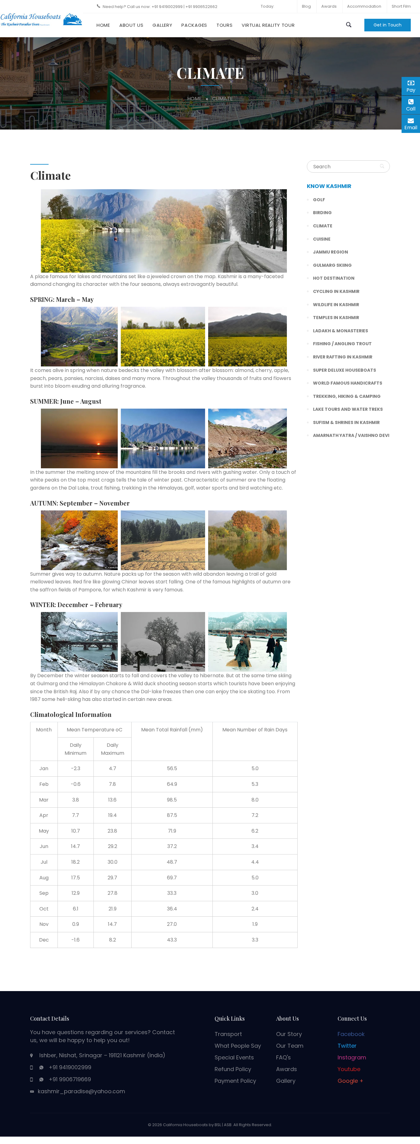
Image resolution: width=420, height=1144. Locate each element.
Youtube (349, 1069)
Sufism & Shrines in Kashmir (346, 422)
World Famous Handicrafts (347, 383)
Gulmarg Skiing (332, 265)
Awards (329, 6)
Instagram (352, 1057)
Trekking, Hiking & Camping (347, 396)
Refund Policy (233, 1069)
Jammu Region (330, 252)
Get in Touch (388, 25)
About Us (131, 25)
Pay (413, 89)
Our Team (289, 1046)
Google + (350, 1081)
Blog (306, 6)
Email (412, 126)
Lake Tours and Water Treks (348, 409)
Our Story (289, 1034)
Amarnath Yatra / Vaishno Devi (351, 435)
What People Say (238, 1046)
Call (413, 108)
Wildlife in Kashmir (336, 305)
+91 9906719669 (70, 1079)
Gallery (162, 25)
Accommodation (364, 6)
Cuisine (322, 239)
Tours (224, 25)
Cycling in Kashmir (336, 291)
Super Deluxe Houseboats (344, 370)
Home (103, 25)
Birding (322, 213)
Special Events (234, 1057)
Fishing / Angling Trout (342, 344)
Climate (322, 226)
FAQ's (283, 1057)
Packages (194, 25)
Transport (228, 1034)
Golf (319, 200)
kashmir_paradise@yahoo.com (81, 1091)
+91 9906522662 (201, 7)
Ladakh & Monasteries (340, 331)
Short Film (401, 6)
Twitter (347, 1046)
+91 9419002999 (168, 7)
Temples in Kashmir (336, 317)
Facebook (351, 1034)
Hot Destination (334, 278)
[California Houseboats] (41, 18)
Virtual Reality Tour (268, 25)
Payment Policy (235, 1081)
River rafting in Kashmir (342, 357)
